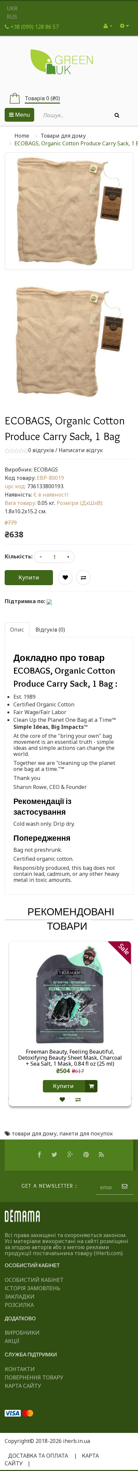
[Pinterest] (86, 1155)
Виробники (22, 1332)
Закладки (19, 1296)
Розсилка (19, 1305)
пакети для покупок (86, 1133)
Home (21, 135)
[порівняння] (78, 1099)
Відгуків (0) (50, 629)
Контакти (20, 1369)
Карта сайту (23, 1385)
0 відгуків (41, 450)
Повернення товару (34, 1377)
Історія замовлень (32, 1288)
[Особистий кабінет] (108, 25)
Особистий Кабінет (34, 1280)
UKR (12, 8)
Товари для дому (63, 135)
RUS (12, 16)
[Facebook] (40, 1155)
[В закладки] (62, 1099)
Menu (22, 114)
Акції (12, 1341)
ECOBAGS (46, 469)
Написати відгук (81, 450)
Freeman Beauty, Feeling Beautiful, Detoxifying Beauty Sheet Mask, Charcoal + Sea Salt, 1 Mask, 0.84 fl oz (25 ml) (70, 1058)
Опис (17, 629)
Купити (28, 577)
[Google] (71, 1155)
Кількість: (18, 556)
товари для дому (34, 1133)
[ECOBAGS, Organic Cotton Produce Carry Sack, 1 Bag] (69, 341)
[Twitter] (55, 1155)
